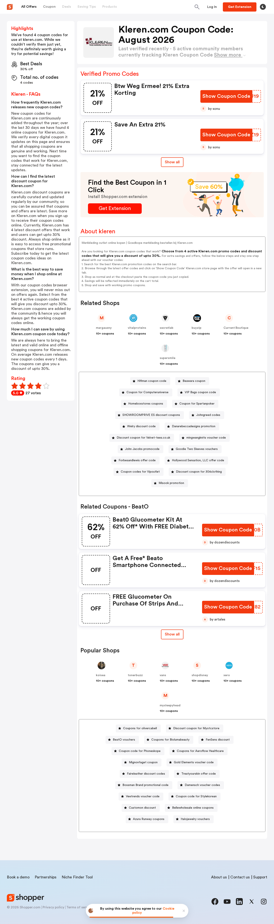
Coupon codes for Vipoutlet (140, 471)
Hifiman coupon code (151, 380)
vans (163, 675)
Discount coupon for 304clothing (199, 471)
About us (219, 877)
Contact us (240, 877)
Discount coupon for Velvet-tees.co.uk (143, 437)
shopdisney (200, 675)
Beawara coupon (194, 380)
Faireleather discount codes (146, 773)
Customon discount (142, 807)
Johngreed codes (208, 415)
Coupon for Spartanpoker (196, 403)
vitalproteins (137, 327)
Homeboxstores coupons (145, 403)
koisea (100, 675)
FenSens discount (218, 739)
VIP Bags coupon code (200, 392)
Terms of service (79, 907)
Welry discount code (141, 426)
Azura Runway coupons (148, 819)
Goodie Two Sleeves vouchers (197, 449)
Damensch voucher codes (202, 785)
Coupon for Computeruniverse (147, 392)
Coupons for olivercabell (140, 728)
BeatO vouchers (124, 739)
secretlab (166, 327)
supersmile (167, 358)
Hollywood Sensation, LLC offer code (198, 460)
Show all (172, 162)
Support (260, 877)
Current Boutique (235, 327)
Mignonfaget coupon (143, 762)
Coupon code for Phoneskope (140, 751)
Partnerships (46, 877)
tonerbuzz (135, 675)
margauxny (104, 327)
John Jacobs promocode (142, 449)
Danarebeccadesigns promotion (193, 426)
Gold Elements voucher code (194, 762)
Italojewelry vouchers (195, 819)
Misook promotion (171, 483)
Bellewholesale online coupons (193, 807)
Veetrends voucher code (142, 796)
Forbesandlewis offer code (137, 460)
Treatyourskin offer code (198, 773)
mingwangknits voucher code (206, 437)
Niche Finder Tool (77, 877)
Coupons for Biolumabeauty (170, 739)
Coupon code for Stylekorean (196, 796)
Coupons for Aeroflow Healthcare (200, 751)
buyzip (196, 327)
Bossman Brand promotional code (145, 785)
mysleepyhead (170, 705)
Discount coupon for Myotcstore (196, 728)
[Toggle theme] (263, 7)
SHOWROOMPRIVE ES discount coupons (151, 415)
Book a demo (18, 877)
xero (226, 675)
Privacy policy (53, 907)
